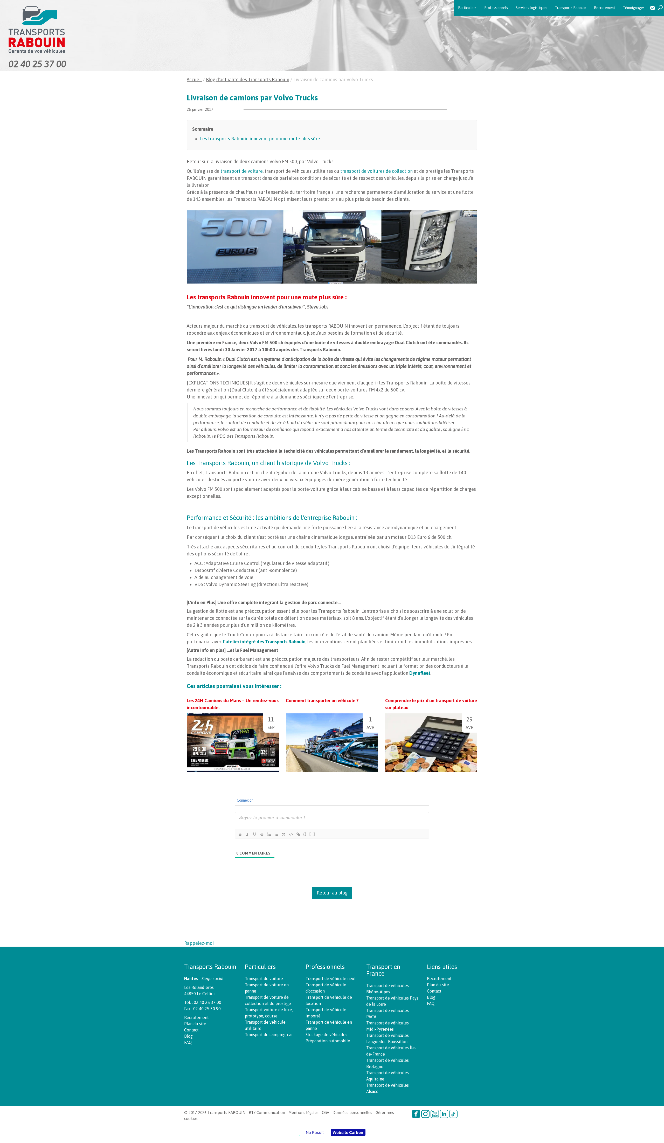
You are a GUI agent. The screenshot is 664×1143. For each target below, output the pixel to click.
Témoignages (634, 8)
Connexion (244, 800)
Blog (188, 1036)
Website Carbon (348, 1132)
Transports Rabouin (570, 8)
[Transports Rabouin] (113, 29)
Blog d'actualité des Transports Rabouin (247, 79)
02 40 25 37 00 (37, 64)
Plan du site (195, 1023)
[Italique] (247, 834)
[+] (312, 834)
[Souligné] (254, 834)
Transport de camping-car (269, 1034)
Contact (652, 8)
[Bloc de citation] (283, 834)
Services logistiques (531, 8)
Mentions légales (303, 1112)
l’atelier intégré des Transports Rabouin (264, 641)
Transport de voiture (264, 978)
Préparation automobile (328, 1040)
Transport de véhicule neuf (331, 978)
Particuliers (467, 8)
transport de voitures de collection (376, 171)
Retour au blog (332, 893)
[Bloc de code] (291, 834)
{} (305, 834)
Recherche (660, 8)
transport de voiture (241, 171)
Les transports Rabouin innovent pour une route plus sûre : (261, 138)
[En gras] (240, 834)
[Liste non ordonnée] (276, 834)
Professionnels (496, 8)
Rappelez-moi (199, 943)
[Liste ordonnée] (269, 834)
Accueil (194, 79)
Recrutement (604, 8)
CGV (325, 1112)
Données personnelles (352, 1112)
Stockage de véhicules (326, 1034)
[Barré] (262, 834)
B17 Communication (267, 1112)
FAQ (188, 1042)
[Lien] (298, 834)
